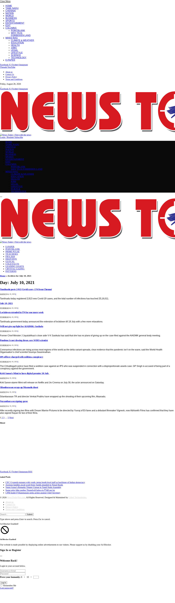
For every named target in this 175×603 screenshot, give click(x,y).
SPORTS (10, 20)
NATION (9, 13)
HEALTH (15, 45)
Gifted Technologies (77, 497)
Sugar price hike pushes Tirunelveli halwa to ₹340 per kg (30, 490)
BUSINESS (11, 18)
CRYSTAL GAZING (14, 269)
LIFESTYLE (17, 53)
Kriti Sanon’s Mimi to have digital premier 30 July (24, 373)
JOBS (14, 48)
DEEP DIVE (11, 259)
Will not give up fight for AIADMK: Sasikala (21, 326)
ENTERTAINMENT (14, 23)
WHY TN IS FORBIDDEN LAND (21, 34)
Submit (30, 514)
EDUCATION (17, 43)
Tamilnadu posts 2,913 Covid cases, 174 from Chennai (26, 289)
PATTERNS (10, 271)
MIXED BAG (11, 38)
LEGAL (14, 50)
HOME (8, 6)
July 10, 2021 (6, 303)
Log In (3, 583)
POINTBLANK (18, 30)
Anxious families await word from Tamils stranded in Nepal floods (34, 485)
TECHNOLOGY (18, 57)
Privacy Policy (11, 77)
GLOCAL (10, 261)
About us (8, 72)
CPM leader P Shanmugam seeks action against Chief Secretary (32, 493)
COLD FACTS (12, 264)
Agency (3, 294)
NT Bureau (4, 308)
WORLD (9, 16)
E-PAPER (10, 60)
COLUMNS (11, 28)
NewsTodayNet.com (16, 497)
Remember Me (9, 585)
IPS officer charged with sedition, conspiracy (21, 357)
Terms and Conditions (13, 79)
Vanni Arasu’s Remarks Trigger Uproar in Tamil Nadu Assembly (33, 487)
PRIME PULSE (12, 251)
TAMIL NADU (12, 8)
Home (2, 276)
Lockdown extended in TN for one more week (21, 312)
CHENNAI (10, 11)
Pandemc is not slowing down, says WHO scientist (24, 340)
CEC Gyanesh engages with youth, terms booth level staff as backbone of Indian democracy (45, 482)
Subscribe (18, 137)
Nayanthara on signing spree (14, 401)
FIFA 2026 (10, 256)
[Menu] (1, 196)
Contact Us (9, 74)
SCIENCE (16, 55)
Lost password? (7, 588)
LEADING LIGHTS (14, 266)
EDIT (8, 25)
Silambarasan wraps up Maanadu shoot (19, 387)
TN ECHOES (11, 254)
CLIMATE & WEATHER (22, 40)
